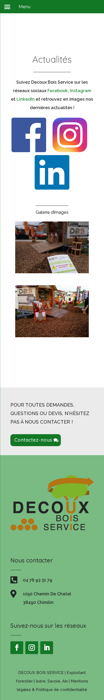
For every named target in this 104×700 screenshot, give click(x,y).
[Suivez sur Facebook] (16, 647)
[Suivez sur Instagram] (31, 647)
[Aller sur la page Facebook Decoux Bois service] (28, 150)
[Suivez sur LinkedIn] (46, 647)
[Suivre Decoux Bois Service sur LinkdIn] (52, 188)
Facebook (57, 90)
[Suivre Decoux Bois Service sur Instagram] (70, 150)
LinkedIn (26, 99)
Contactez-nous (33, 440)
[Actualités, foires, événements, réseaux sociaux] (52, 271)
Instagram (80, 90)
